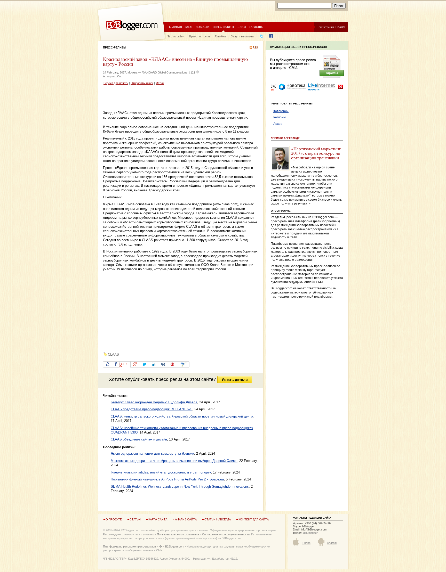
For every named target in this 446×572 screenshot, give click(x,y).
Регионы (279, 117)
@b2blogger (310, 532)
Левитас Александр (285, 138)
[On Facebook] (116, 364)
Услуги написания (242, 36)
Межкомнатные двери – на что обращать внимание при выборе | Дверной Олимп (174, 461)
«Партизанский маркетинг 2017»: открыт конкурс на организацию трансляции (316, 153)
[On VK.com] (163, 364)
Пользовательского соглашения (178, 534)
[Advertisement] (163, 98)
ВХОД (341, 27)
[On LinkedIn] (153, 364)
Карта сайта (157, 519)
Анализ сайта (186, 519)
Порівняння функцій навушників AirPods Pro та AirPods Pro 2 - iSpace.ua (167, 479)
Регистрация (326, 27)
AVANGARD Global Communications (164, 72)
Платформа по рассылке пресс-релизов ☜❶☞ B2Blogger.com (143, 546)
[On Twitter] (144, 364)
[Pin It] (172, 364)
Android (332, 542)
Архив (277, 123)
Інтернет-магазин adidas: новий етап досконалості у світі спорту (161, 472)
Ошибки (220, 36)
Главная (175, 27)
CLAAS (113, 354)
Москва (132, 72)
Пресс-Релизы (114, 47)
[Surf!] (183, 364)
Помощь (255, 27)
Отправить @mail (142, 83)
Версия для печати (115, 83)
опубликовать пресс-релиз (153, 379)
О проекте (114, 519)
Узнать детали (235, 380)
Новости (202, 27)
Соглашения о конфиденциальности (226, 534)
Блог (188, 27)
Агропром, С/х (112, 76)
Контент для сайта (253, 519)
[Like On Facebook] (107, 364)
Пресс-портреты (199, 36)
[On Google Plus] (135, 364)
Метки (160, 83)
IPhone (306, 542)
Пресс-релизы (223, 27)
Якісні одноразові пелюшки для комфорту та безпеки (152, 453)
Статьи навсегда (217, 519)
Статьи (135, 519)
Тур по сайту (176, 36)
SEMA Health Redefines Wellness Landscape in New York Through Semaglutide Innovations (180, 486)
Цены (241, 27)
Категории (281, 111)
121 (192, 72)
